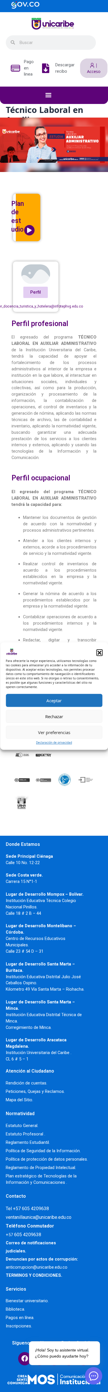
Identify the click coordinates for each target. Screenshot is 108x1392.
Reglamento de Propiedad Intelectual (40, 1167)
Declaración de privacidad (54, 742)
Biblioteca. (15, 1309)
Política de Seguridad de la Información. (43, 1150)
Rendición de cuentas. (26, 1083)
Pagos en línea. (20, 1317)
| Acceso (94, 68)
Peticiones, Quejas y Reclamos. (35, 1091)
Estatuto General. (22, 1125)
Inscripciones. (19, 1326)
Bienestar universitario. (27, 1300)
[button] (99, 652)
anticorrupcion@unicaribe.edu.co (36, 1267)
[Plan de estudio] (29, 230)
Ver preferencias (54, 732)
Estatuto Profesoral (25, 1134)
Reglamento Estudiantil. (28, 1142)
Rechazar (54, 716)
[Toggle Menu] (57, 95)
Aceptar (54, 700)
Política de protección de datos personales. (47, 1159)
